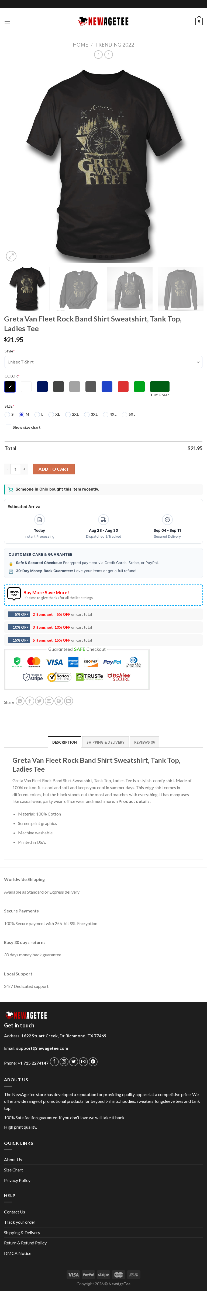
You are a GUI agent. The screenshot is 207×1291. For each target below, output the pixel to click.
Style (10, 351)
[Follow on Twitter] (73, 1061)
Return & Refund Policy (25, 1242)
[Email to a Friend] (49, 701)
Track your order (19, 1221)
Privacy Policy (17, 1180)
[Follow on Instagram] (64, 1061)
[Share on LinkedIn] (68, 701)
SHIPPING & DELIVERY (106, 742)
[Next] (192, 163)
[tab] (64, 742)
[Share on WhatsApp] (20, 701)
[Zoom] (11, 256)
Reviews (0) (144, 742)
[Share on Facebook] (29, 701)
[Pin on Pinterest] (58, 701)
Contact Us (14, 1211)
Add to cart (54, 468)
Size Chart (13, 1169)
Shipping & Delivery (22, 1232)
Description (64, 742)
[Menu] (7, 21)
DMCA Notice (17, 1253)
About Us (13, 1159)
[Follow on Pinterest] (93, 1061)
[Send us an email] (83, 1061)
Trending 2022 (114, 45)
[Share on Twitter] (39, 701)
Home (80, 45)
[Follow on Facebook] (54, 1061)
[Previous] (15, 163)
